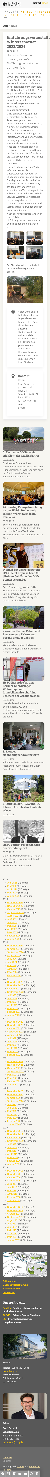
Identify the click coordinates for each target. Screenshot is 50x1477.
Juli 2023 (11, 995)
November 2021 (15, 1065)
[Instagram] (31, 1474)
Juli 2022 (11, 1038)
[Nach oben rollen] (44, 1471)
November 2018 (15, 1174)
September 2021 (15, 1071)
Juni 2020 (12, 1108)
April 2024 (12, 969)
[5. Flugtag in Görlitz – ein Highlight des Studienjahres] (23, 439)
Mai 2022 (11, 1045)
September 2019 (15, 1141)
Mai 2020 (11, 1111)
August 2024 (13, 955)
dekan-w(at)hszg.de (13, 1442)
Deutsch (37, 3)
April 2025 (12, 929)
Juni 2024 (12, 962)
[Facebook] (37, 1474)
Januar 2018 (13, 1200)
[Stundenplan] (3, 1474)
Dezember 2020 (15, 1091)
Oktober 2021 (14, 1068)
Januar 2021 (13, 1085)
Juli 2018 (11, 1184)
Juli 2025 (11, 919)
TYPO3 (20, 1466)
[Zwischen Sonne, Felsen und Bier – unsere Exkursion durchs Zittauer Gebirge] (23, 617)
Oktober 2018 (14, 1177)
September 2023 (15, 992)
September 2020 (15, 1101)
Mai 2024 (11, 965)
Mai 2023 (11, 1002)
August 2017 (13, 1220)
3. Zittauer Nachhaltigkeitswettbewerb (21, 753)
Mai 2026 (11, 886)
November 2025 (15, 906)
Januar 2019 (13, 1164)
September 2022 (15, 1032)
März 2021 (12, 1078)
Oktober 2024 (14, 949)
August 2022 (13, 1035)
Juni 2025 (12, 922)
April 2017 (12, 1233)
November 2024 (15, 945)
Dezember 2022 (15, 1022)
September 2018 (15, 1181)
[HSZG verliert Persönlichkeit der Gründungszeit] (23, 831)
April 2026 (12, 889)
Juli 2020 (11, 1104)
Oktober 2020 (14, 1098)
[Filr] (26, 1474)
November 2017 (15, 1210)
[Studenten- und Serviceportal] (14, 1474)
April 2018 (12, 1194)
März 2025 (12, 932)
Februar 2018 (14, 1197)
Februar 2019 (14, 1161)
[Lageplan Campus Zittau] (25, 1264)
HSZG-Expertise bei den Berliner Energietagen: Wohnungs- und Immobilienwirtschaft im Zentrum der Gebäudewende (21, 689)
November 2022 (15, 1025)
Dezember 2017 (15, 1207)
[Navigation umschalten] (5, 18)
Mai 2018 (11, 1190)
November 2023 (15, 985)
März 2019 (12, 1157)
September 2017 (15, 1217)
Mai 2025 (11, 926)
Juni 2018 (12, 1187)
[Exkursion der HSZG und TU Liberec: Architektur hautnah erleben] (23, 788)
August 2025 (13, 916)
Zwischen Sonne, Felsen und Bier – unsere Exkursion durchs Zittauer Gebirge (21, 634)
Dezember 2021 (15, 1061)
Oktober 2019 (14, 1137)
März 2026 (12, 893)
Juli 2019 (11, 1144)
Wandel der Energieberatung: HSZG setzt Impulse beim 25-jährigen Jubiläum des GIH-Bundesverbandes (22, 574)
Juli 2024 (11, 959)
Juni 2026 (12, 883)
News (45, 3)
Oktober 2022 (14, 1028)
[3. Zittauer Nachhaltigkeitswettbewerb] (23, 736)
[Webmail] (20, 1474)
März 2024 (12, 972)
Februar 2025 (14, 936)
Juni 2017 (12, 1227)
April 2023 (12, 1005)
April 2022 (12, 1048)
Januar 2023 (13, 1015)
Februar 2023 (14, 1012)
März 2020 (12, 1118)
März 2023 (12, 1008)
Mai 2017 (11, 1230)
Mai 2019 (11, 1151)
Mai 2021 (11, 1075)
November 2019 (15, 1134)
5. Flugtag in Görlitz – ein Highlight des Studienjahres (21, 453)
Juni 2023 (12, 998)
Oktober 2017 (14, 1214)
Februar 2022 (14, 1055)
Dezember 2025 (15, 902)
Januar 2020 (13, 1124)
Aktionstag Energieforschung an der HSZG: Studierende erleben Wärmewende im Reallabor (22, 512)
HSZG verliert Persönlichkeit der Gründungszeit (21, 846)
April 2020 (12, 1114)
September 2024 (15, 952)
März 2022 (12, 1051)
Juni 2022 (12, 1041)
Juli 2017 (11, 1224)
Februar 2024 (14, 975)
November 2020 (15, 1094)
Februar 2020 (14, 1121)
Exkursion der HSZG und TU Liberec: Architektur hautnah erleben (22, 807)
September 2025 (15, 912)
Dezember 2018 (15, 1171)
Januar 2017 (13, 1240)
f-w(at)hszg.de (10, 1371)
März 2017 (12, 1237)
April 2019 (12, 1154)
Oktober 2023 (14, 989)
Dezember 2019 (15, 1131)
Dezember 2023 (15, 982)
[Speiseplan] (8, 1474)
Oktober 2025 (14, 909)
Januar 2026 (13, 896)
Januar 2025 (13, 939)
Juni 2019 (12, 1147)
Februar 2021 (14, 1081)
